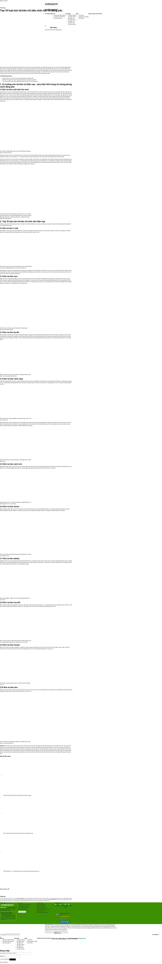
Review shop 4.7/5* (93, 13)
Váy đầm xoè (20, 946)
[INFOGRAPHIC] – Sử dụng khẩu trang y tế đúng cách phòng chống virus (21, 871)
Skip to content (3, 0)
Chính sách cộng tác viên (42, 907)
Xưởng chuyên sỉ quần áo (23, 907)
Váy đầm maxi (20, 947)
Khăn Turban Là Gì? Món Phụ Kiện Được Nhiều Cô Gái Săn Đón (18, 78)
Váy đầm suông (20, 944)
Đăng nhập (12, 959)
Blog (26, 938)
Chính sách (81, 18)
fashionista (24, 425)
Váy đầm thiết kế (21, 939)
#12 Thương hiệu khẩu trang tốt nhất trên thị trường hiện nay (18, 833)
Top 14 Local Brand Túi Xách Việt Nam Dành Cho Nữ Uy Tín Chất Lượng (20, 81)
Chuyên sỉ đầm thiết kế (8, 941)
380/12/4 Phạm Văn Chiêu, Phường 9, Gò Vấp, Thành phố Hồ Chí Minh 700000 (8, 918)
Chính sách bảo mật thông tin (43, 912)
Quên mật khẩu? (4, 962)
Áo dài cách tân (20, 949)
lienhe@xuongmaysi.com (9, 915)
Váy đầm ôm (20, 942)
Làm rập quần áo (7, 942)
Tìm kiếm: (2, 934)
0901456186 (8, 914)
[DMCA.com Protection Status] (57, 932)
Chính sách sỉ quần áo (41, 906)
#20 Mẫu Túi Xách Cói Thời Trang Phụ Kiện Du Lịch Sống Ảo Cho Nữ (19, 79)
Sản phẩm (16, 938)
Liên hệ (100, 13)
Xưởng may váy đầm (84, 16)
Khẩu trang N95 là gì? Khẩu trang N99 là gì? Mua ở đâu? (17, 795)
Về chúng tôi (155, 934)
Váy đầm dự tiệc (20, 941)
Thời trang (81, 15)
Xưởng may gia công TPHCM (24, 904)
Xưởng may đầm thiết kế (23, 906)
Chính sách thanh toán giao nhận (43, 909)
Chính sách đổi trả (40, 910)
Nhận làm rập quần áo (22, 909)
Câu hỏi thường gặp (41, 904)
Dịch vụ (2, 938)
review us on (64, 921)
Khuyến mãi (82, 938)
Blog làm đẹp (22, 911)
